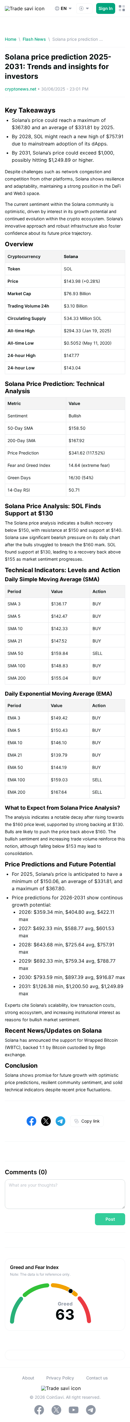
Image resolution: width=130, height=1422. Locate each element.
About (28, 1377)
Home (10, 39)
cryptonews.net (21, 88)
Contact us (97, 1377)
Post (110, 1219)
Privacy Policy (60, 1377)
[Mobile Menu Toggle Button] (122, 8)
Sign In (106, 8)
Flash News (34, 39)
